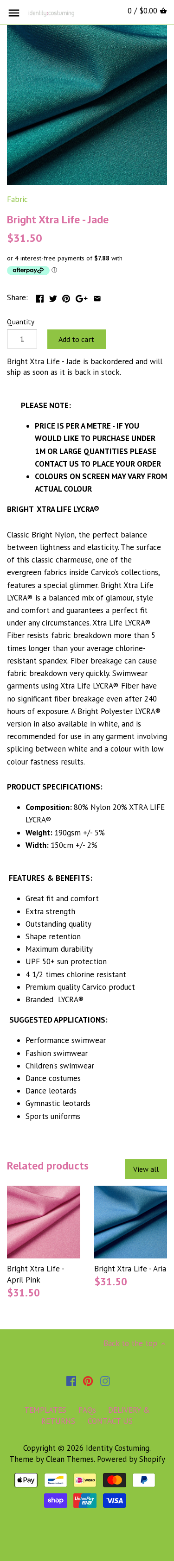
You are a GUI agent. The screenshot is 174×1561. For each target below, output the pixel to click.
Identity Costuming (117, 1448)
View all (146, 1169)
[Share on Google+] (82, 296)
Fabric (17, 199)
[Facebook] (71, 1380)
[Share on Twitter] (53, 296)
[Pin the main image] (66, 296)
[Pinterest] (88, 1380)
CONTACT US (110, 1421)
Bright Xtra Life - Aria (130, 1269)
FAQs (87, 1410)
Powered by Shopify (131, 1459)
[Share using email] (97, 296)
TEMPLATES (45, 1410)
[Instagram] (105, 1380)
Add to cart (76, 339)
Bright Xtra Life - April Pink (35, 1274)
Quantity (20, 321)
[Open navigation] (14, 13)
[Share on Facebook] (40, 296)
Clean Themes (70, 1459)
